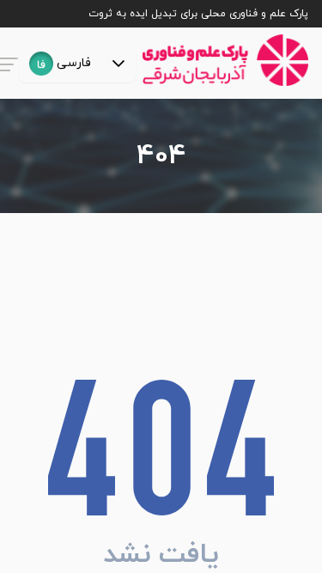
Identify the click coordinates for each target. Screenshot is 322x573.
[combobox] (60, 63)
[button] (118, 63)
